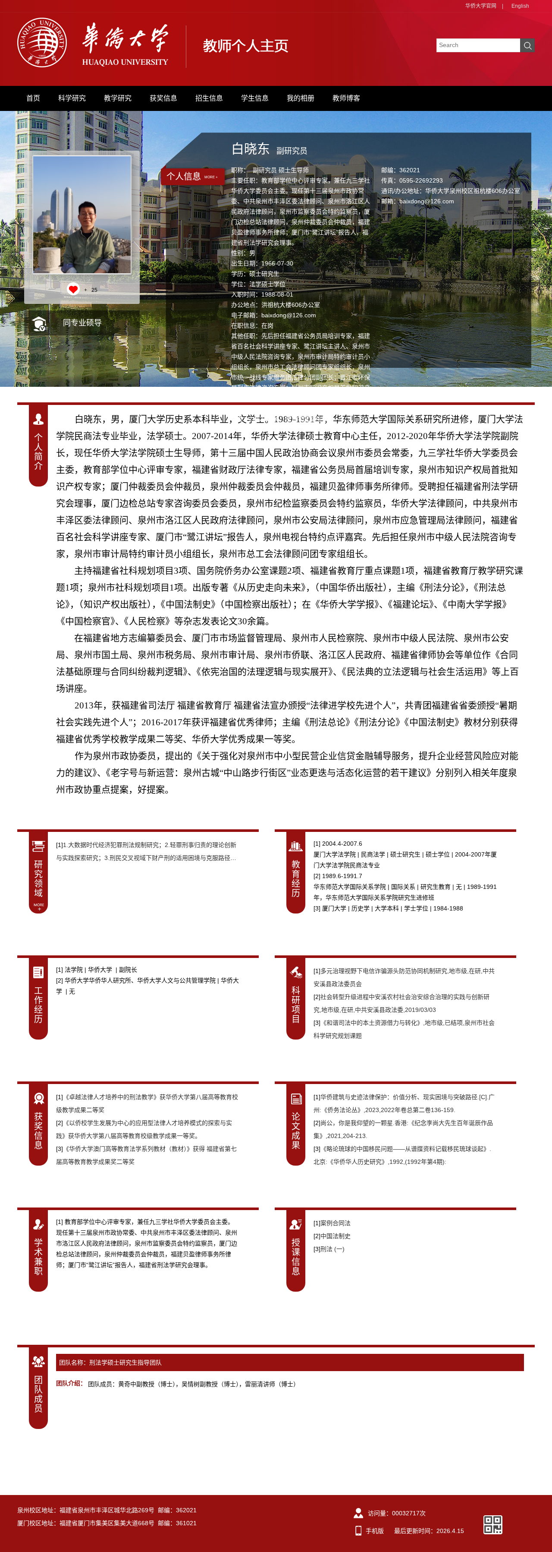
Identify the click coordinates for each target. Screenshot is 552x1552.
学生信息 (255, 98)
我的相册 (300, 98)
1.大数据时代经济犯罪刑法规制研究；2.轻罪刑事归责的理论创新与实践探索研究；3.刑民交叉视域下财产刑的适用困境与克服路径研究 (146, 857)
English (520, 6)
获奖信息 (163, 98)
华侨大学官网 (480, 6)
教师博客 (346, 98)
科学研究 (72, 98)
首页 (33, 98)
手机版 (375, 1530)
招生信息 (209, 98)
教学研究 (118, 98)
